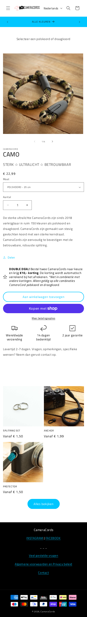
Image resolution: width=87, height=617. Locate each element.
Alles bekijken (44, 504)
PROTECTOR (10, 486)
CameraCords (47, 611)
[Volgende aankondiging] (79, 21)
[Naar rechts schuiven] (52, 141)
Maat (6, 179)
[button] (8, 8)
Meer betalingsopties (43, 318)
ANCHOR (49, 430)
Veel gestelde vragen (43, 555)
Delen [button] (11, 257)
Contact (43, 572)
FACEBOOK (53, 538)
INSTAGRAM (34, 538)
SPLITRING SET (11, 430)
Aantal (7, 197)
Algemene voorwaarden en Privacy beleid (43, 564)
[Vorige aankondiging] (7, 21)
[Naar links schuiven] (34, 141)
